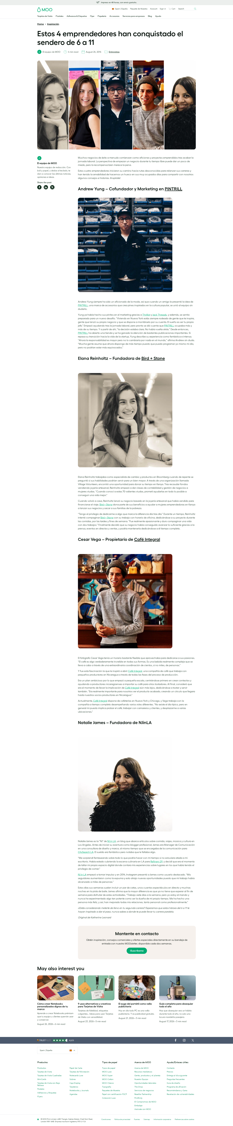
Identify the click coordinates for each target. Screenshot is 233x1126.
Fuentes (137, 1119)
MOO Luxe (107, 1072)
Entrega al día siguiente (177, 1075)
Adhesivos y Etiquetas (46, 1093)
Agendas (73, 1094)
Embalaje (138, 1105)
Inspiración (53, 24)
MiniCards (41, 1079)
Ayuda (158, 16)
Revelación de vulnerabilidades (180, 1094)
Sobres (73, 1079)
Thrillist (146, 314)
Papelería (102, 16)
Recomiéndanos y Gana (177, 1090)
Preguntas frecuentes (176, 1079)
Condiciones (106, 1119)
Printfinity (138, 1098)
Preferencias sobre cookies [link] (184, 1119)
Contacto (171, 1068)
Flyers (39, 1096)
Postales (59, 16)
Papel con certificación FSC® (114, 1094)
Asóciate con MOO (142, 1109)
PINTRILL (173, 188)
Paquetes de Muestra (111, 1090)
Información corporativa (162, 1119)
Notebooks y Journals (79, 1090)
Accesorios (114, 16)
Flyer (92, 16)
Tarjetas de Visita (44, 16)
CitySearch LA (85, 852)
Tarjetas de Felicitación (79, 1072)
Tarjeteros (74, 1087)
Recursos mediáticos (143, 1072)
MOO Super (107, 1075)
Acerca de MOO (141, 1068)
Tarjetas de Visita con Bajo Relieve (48, 1084)
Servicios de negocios (144, 1090)
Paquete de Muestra (138, 9)
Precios (170, 1072)
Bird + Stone (153, 358)
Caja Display (75, 1083)
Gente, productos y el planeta (147, 1075)
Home (40, 24)
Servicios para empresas (134, 16)
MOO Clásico (108, 1083)
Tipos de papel (108, 1068)
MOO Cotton (107, 1079)
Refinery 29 (156, 861)
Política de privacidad (122, 1119)
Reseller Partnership (142, 1094)
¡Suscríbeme (137, 950)
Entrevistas (114, 52)
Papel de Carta (76, 1068)
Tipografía (106, 1087)
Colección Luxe (109, 1098)
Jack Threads (160, 314)
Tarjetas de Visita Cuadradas (49, 1075)
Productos (41, 1068)
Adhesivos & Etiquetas (77, 16)
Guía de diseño (173, 1083)
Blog (150, 16)
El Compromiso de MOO (145, 1102)
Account (153, 9)
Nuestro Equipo (141, 1079)
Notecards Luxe (76, 1075)
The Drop (138, 1087)
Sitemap (147, 1119)
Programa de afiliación (176, 1087)
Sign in (163, 9)
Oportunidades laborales (145, 1083)
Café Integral (147, 539)
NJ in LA (111, 841)
